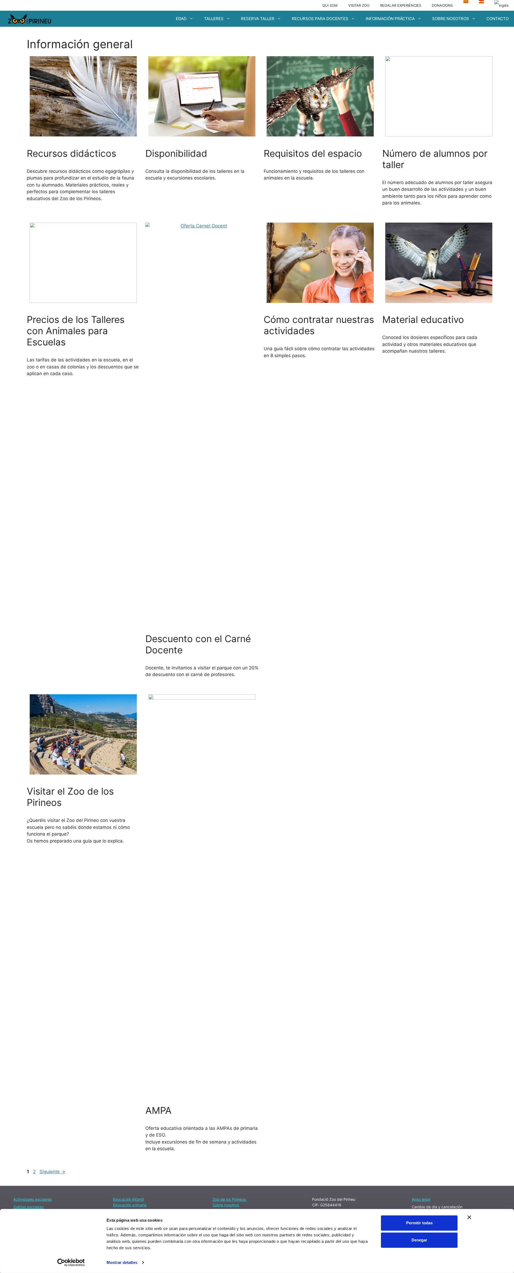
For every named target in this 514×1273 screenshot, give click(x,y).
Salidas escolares (28, 1207)
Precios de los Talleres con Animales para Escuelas (75, 331)
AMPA (158, 1110)
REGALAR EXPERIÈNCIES (400, 5)
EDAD (181, 18)
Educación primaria (129, 1205)
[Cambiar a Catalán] (466, 1)
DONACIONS (442, 5)
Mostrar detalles (122, 1262)
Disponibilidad (176, 153)
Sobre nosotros (226, 1205)
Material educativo (423, 319)
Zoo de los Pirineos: (230, 1199)
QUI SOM (330, 5)
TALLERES (214, 18)
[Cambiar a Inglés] (501, 5)
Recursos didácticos (71, 153)
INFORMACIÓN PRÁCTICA (390, 18)
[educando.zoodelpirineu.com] (29, 19)
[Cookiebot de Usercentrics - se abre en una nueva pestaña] (71, 1263)
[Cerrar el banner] (469, 1217)
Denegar (419, 1240)
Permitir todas (419, 1223)
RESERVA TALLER (257, 18)
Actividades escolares (32, 1199)
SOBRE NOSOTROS (450, 18)
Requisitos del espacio (313, 153)
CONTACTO (497, 18)
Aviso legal (421, 1199)
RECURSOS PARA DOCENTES (320, 18)
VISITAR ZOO (358, 5)
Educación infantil (128, 1199)
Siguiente (52, 1171)
